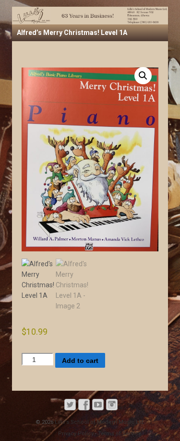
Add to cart (80, 360)
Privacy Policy (76, 433)
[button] (143, 75)
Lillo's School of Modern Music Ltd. (99, 422)
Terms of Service (120, 433)
